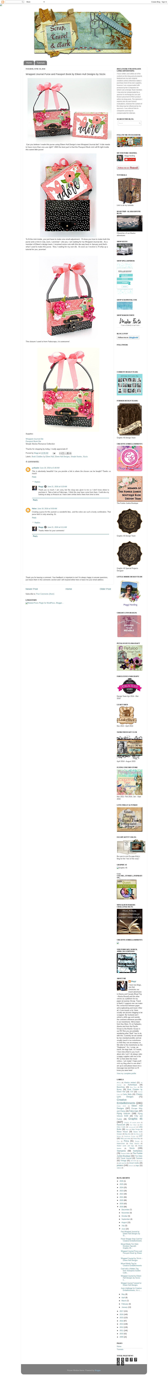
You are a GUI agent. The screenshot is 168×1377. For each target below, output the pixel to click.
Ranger (137, 1141)
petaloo (120, 1165)
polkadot (35, 468)
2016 (122, 1314)
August (124, 1222)
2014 (122, 1321)
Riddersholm (121, 1143)
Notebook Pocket (129, 1136)
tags (137, 1165)
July (123, 1226)
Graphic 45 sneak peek (132, 1122)
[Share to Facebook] (68, 453)
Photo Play (136, 1138)
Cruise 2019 (121, 1106)
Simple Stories (76, 457)
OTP (140, 1136)
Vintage (123, 1161)
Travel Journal (126, 1158)
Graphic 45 (135, 1118)
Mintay (119, 1136)
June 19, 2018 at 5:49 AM (49, 468)
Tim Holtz (138, 1156)
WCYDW (133, 1160)
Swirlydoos (137, 1151)
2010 (122, 1334)
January (125, 1307)
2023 (122, 1191)
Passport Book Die (33, 441)
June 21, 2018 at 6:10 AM (57, 487)
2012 (122, 1327)
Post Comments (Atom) (45, 594)
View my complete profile (126, 1073)
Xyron (140, 1160)
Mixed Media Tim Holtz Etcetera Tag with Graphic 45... (129, 1246)
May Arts (128, 1134)
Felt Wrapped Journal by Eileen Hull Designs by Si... (130, 1234)
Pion (118, 1141)
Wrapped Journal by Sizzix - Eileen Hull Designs (131, 1259)
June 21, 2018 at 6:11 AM (57, 527)
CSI (131, 1092)
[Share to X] (65, 453)
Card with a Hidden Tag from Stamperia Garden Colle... (131, 1271)
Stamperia (121, 1151)
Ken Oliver (133, 1125)
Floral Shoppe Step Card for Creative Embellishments (131, 1240)
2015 (122, 1318)
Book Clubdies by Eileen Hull (43, 457)
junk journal (122, 1163)
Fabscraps (133, 1111)
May (123, 1294)
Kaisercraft (121, 1125)
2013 (122, 1324)
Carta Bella (127, 1094)
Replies (37, 482)
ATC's (119, 1082)
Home (29, 63)
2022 (122, 1194)
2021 (122, 1197)
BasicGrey (121, 1087)
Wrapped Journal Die (34, 439)
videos (119, 1168)
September (126, 1219)
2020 (122, 1200)
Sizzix (85, 457)
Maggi (40, 487)
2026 (122, 1181)
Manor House (122, 1132)
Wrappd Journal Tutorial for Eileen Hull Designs (131, 1284)
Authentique (132, 1085)
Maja (127, 1129)
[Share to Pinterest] (70, 453)
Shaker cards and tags (125, 1146)
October (125, 1216)
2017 (122, 1311)
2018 (122, 1207)
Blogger (97, 1370)
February (125, 1304)
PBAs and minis (125, 1138)
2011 (122, 1331)
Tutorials (41, 63)
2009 (122, 1337)
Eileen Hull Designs (62, 457)
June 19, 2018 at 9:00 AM (47, 509)
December (126, 1210)
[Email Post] (54, 453)
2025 (122, 1184)
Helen (34, 509)
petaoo (131, 1165)
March (124, 1301)
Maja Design (136, 1129)
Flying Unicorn (123, 1113)
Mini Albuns (136, 1134)
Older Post (105, 589)
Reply (34, 477)
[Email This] (60, 453)
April (123, 1298)
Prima (126, 1141)
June (124, 1229)
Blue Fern (133, 1087)
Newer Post (32, 589)
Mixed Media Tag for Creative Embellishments (131, 1265)
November (126, 1213)
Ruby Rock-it (134, 1143)
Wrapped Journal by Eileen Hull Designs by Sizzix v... (131, 1278)
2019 (122, 1204)
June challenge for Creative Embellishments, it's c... (131, 1289)
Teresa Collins (125, 1153)
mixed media (134, 1163)
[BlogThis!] (63, 453)
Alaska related (130, 1082)
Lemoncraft (132, 1127)
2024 (122, 1187)
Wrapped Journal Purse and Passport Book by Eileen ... (131, 1253)
